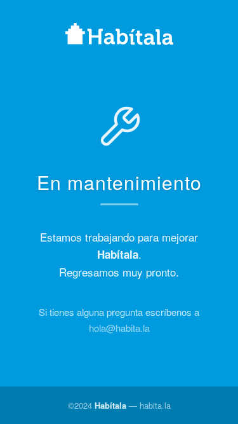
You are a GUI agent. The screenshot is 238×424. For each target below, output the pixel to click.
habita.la (155, 405)
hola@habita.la (119, 327)
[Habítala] (119, 36)
